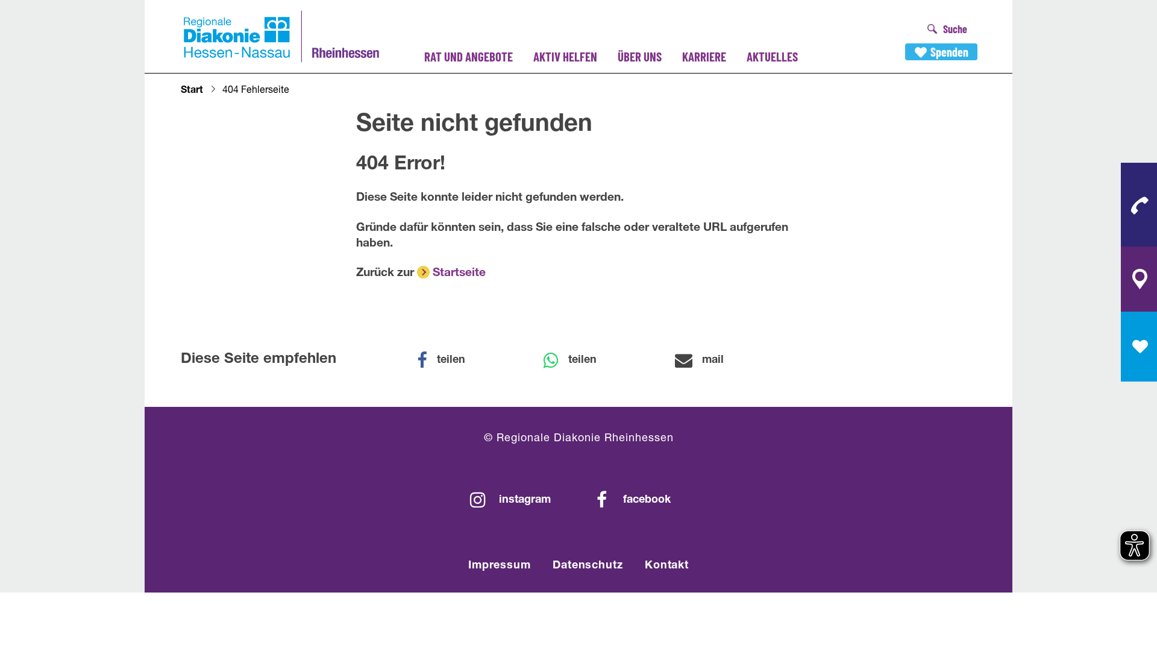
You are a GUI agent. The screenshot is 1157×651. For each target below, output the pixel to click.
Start (192, 91)
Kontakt (667, 566)
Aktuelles (772, 56)
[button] (449, 360)
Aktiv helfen (565, 56)
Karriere (704, 56)
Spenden (949, 52)
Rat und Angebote (468, 56)
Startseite (459, 273)
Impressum (499, 566)
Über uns (640, 56)
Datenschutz (588, 566)
